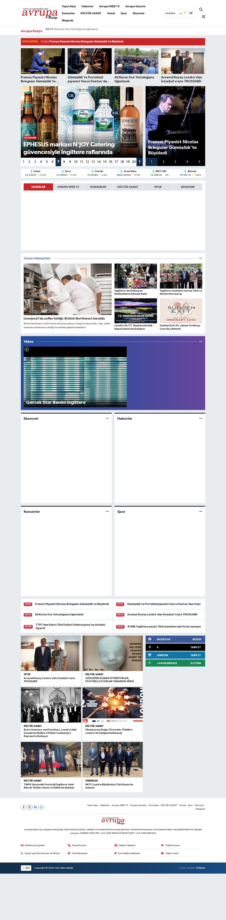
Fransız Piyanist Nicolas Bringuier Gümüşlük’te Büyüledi (72, 604)
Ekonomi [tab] (187, 187)
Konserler (68, 13)
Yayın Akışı (69, 6)
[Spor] (200, 511)
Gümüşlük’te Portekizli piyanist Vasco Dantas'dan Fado (164, 604)
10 (76, 161)
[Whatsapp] (41, 807)
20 (134, 161)
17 (116, 161)
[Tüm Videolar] (200, 341)
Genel (111, 13)
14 (99, 161)
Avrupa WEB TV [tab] (68, 187)
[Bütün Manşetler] (200, 258)
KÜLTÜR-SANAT (91, 13)
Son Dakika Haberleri (129, 853)
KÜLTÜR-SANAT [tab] (127, 187)
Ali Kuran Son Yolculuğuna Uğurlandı (59, 614)
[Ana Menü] (202, 17)
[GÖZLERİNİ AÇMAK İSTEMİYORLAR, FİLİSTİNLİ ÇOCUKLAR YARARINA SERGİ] (113, 653)
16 (110, 161)
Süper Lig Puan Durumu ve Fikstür (42, 853)
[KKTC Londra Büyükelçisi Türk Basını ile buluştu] (113, 759)
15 (105, 161)
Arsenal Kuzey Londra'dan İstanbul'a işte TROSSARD (81, 31)
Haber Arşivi (172, 853)
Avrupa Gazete (135, 6)
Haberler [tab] (38, 187)
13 (93, 161)
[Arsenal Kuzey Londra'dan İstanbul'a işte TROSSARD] (51, 653)
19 (128, 161)
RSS (27, 868)
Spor (124, 13)
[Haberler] (200, 418)
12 (87, 161)
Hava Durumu (79, 845)
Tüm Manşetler (79, 853)
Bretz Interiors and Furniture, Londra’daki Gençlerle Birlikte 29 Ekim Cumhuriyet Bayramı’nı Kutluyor (50, 732)
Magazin (67, 20)
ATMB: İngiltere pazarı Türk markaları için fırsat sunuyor (164, 626)
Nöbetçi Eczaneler (35, 845)
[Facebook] (23, 807)
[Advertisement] (99, 897)
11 (81, 161)
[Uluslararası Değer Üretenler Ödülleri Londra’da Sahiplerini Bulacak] (113, 705)
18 (122, 161)
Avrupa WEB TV (109, 6)
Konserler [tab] (98, 187)
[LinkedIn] (35, 807)
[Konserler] (107, 511)
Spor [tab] (157, 187)
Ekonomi (138, 13)
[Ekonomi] (107, 418)
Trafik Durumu (172, 845)
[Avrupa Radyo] (40, 13)
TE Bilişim (200, 868)
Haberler (87, 6)
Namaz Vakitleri (127, 845)
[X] (29, 807)
